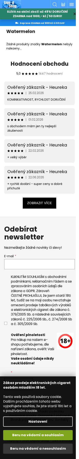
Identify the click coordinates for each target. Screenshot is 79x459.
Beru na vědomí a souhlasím (38, 435)
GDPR (30, 291)
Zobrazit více (39, 203)
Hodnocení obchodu (39, 64)
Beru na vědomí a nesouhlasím (38, 448)
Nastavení (37, 421)
